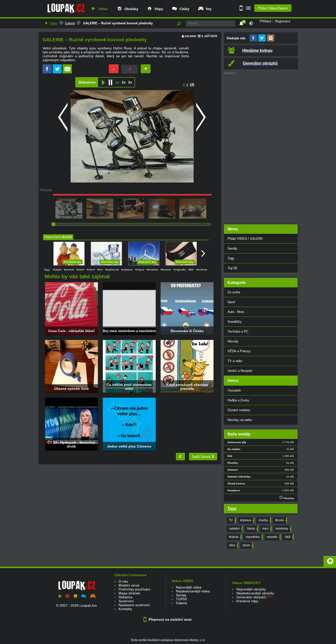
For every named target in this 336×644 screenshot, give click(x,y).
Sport (231, 302)
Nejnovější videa (188, 587)
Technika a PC (238, 331)
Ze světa (234, 292)
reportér (273, 537)
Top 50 (232, 268)
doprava (246, 520)
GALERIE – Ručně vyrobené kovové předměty (117, 23)
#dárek (80, 269)
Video (102, 9)
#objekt (57, 269)
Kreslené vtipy (247, 601)
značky (264, 520)
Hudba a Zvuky (238, 400)
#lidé (191, 269)
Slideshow (87, 82)
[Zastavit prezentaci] (110, 81)
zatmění (235, 528)
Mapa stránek (129, 593)
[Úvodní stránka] (66, 14)
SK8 (289, 537)
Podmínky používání (134, 589)
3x (130, 82)
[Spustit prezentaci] (103, 81)
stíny (233, 545)
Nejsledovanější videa (193, 591)
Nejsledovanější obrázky (255, 593)
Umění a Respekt (240, 371)
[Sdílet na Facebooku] (47, 72)
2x (124, 82)
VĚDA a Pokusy (239, 351)
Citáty (183, 9)
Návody (233, 341)
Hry (208, 9)
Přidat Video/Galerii (273, 8)
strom (247, 545)
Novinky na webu (240, 420)
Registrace (282, 21)
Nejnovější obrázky (251, 589)
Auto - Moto (236, 312)
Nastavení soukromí (134, 605)
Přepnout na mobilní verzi (170, 619)
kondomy (283, 528)
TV (232, 520)
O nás (123, 581)
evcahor (190, 36)
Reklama (125, 597)
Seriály (232, 248)
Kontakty (125, 609)
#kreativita (152, 269)
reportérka (254, 537)
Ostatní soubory (239, 410)
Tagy (231, 258)
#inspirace (127, 269)
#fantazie (166, 269)
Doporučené (52, 237)
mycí (266, 528)
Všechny (288, 498)
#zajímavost (112, 269)
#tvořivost (201, 269)
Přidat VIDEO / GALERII (245, 238)
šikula (252, 528)
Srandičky (235, 321)
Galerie (70, 23)
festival (235, 537)
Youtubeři (234, 390)
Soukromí (126, 601)
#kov (100, 269)
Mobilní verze (129, 585)
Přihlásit (265, 21)
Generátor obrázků (251, 597)
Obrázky (130, 9)
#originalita (180, 269)
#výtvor (91, 269)
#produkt (69, 269)
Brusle (280, 520)
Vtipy (158, 9)
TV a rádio (235, 361)
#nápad (139, 269)
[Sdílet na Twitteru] (57, 72)
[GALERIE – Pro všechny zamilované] (180, 457)
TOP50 (181, 599)
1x (117, 82)
